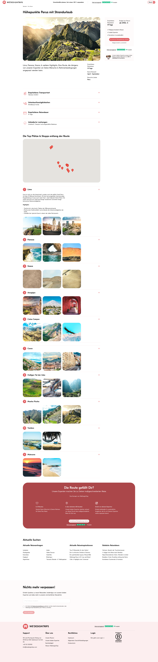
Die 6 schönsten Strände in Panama (80, 552)
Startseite (25, 6)
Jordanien (25, 550)
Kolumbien (26, 555)
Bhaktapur (49, 557)
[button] (58, 163)
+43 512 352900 (27, 644)
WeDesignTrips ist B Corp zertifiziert (80, 557)
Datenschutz (71, 643)
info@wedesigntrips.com (30, 647)
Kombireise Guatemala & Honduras (112, 559)
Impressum (71, 638)
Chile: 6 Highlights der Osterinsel (79, 559)
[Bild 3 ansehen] (71, 226)
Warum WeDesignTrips (51, 646)
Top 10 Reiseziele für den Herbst (79, 550)
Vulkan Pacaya (50, 552)
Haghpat (25, 557)
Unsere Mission (49, 638)
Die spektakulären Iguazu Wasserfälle (80, 555)
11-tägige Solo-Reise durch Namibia (112, 552)
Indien (48, 550)
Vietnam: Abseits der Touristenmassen (113, 550)
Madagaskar (26, 552)
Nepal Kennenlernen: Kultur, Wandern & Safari (115, 555)
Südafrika (49, 555)
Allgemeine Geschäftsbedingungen (78, 640)
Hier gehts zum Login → (97, 638)
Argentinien (26, 559)
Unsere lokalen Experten (52, 640)
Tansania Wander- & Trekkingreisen (56, 559)
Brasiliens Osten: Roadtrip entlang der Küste (115, 557)
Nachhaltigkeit (49, 643)
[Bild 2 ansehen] (52, 226)
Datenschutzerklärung (38, 606)
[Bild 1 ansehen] (32, 226)
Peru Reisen (30, 6)
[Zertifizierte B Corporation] (124, 637)
